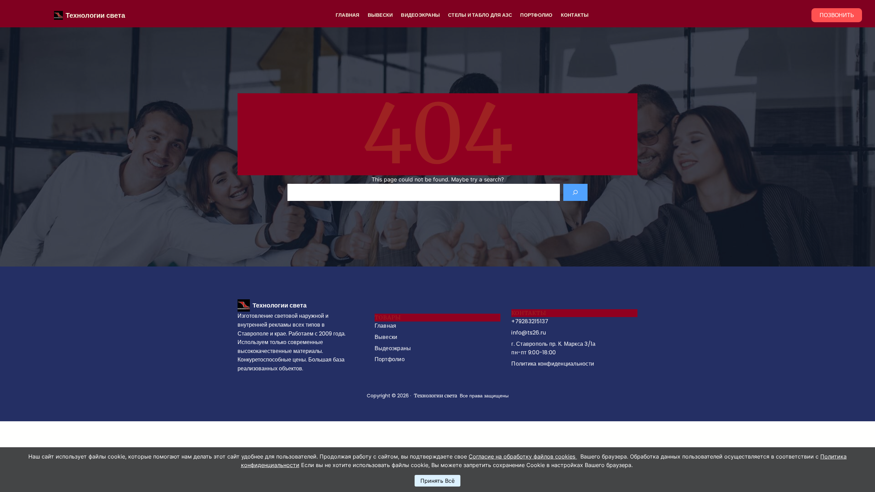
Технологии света (95, 15)
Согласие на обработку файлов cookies (523, 456)
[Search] (575, 192)
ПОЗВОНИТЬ (837, 15)
